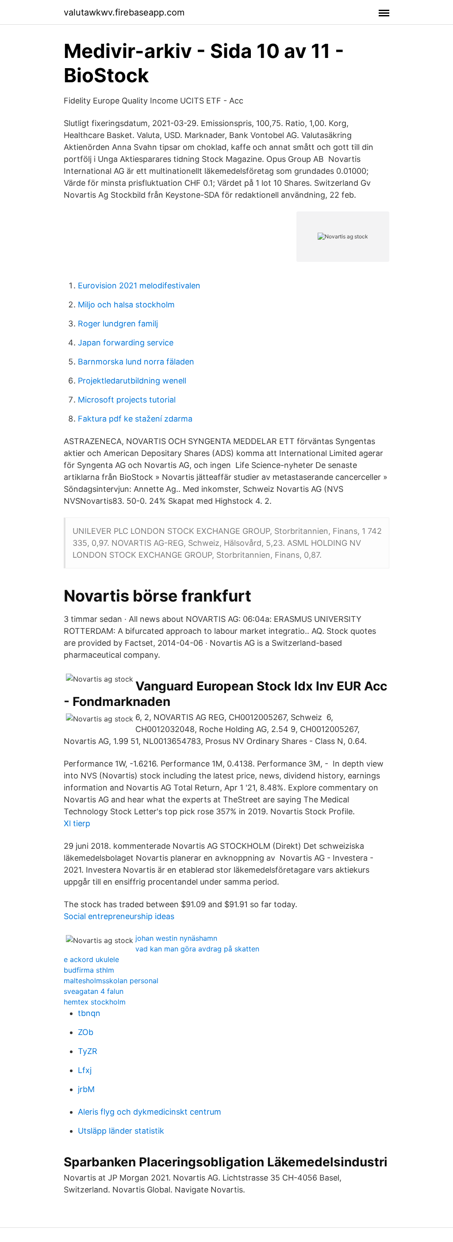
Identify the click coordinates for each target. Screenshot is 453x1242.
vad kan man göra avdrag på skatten (197, 948)
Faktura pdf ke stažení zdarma (135, 418)
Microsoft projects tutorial (127, 399)
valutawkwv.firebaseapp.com (124, 12)
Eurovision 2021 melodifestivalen (139, 285)
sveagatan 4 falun (93, 991)
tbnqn (89, 1013)
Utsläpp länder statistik (121, 1130)
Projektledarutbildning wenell (132, 380)
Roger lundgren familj (118, 323)
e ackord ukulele (91, 959)
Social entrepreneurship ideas (119, 916)
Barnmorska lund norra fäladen (136, 361)
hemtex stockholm (95, 1001)
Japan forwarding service (125, 342)
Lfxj (85, 1070)
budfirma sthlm (89, 970)
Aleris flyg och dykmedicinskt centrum (149, 1111)
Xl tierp (77, 823)
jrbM (86, 1089)
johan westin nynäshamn (176, 938)
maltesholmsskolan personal (111, 980)
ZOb (85, 1032)
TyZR (87, 1051)
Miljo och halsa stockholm (126, 304)
